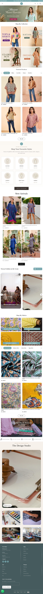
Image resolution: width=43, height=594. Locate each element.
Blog (3, 571)
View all (21, 264)
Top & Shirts (25, 553)
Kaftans (12, 72)
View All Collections (21, 188)
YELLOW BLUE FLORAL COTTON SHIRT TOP (9, 133)
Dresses (24, 72)
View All (21, 138)
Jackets (24, 557)
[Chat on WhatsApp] (2, 591)
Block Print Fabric (7, 348)
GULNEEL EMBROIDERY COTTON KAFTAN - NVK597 (11, 226)
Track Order (4, 573)
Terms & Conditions (27, 575)
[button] (2, 3)
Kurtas (24, 555)
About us (3, 566)
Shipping (25, 566)
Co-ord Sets (18, 72)
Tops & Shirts (6, 72)
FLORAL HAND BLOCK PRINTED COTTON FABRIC (31, 409)
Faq (3, 575)
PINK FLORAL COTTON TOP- (27, 133)
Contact (3, 569)
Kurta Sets (30, 72)
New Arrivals (25, 549)
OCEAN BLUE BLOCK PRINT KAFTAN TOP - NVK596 (29, 226)
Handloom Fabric (16, 348)
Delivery (24, 571)
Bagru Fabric (31, 348)
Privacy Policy (26, 573)
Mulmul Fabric (23, 348)
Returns (24, 569)
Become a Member (6, 587)
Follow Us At (39, 268)
